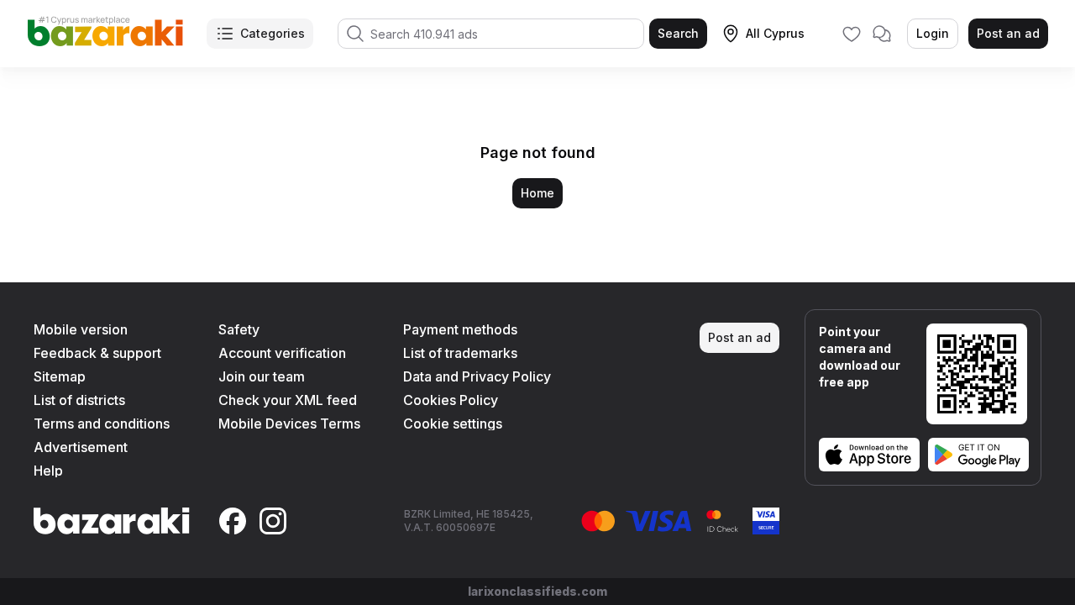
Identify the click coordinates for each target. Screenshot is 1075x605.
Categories (272, 33)
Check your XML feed (287, 400)
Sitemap (60, 376)
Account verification (282, 353)
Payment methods (460, 329)
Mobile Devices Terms (289, 423)
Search (678, 33)
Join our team (261, 376)
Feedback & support (97, 353)
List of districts (79, 400)
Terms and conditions (102, 423)
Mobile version (81, 329)
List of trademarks (460, 353)
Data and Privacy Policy (477, 376)
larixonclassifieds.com (537, 591)
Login (932, 33)
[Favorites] (851, 33)
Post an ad (1008, 33)
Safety (239, 329)
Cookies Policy (450, 400)
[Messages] (882, 33)
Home (537, 193)
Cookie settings (452, 423)
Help (48, 470)
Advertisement (81, 447)
